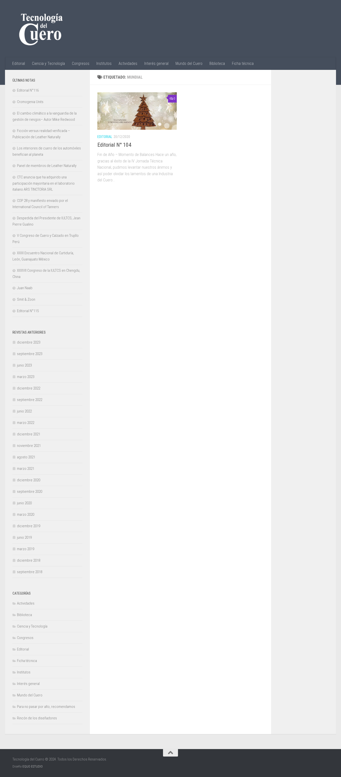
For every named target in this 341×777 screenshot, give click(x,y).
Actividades (128, 63)
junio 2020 (24, 503)
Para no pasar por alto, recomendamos (46, 706)
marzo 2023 (25, 377)
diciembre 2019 (28, 526)
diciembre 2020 (28, 480)
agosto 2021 (26, 457)
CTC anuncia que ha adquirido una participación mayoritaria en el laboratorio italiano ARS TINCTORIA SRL (43, 183)
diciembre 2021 (28, 434)
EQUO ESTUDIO (32, 766)
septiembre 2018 (29, 572)
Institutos (104, 63)
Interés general (156, 63)
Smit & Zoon (26, 299)
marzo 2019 (25, 549)
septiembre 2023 (29, 354)
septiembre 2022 (29, 399)
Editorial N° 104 (114, 145)
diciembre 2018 (28, 560)
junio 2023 (24, 365)
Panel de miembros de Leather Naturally (46, 165)
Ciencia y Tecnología (48, 63)
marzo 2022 (25, 422)
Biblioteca (217, 63)
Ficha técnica (243, 63)
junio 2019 (24, 537)
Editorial (18, 63)
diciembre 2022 (28, 388)
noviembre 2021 (29, 445)
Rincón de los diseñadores (37, 718)
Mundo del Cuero (188, 63)
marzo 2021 (25, 468)
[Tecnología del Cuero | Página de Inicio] (40, 28)
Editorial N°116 (28, 90)
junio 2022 (24, 411)
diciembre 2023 (28, 342)
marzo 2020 (25, 514)
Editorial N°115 (28, 311)
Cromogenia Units (30, 102)
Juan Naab (24, 288)
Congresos (80, 63)
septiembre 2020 (29, 491)
